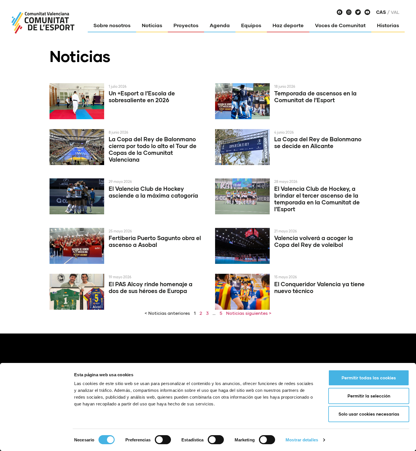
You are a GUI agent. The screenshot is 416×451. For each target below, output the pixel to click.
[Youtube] (367, 12)
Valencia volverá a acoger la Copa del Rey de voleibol (313, 241)
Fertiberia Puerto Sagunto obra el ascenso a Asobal (155, 241)
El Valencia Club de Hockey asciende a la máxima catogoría (153, 192)
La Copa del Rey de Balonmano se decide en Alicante (317, 142)
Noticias (152, 25)
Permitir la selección (369, 395)
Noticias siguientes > (248, 313)
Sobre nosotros (111, 25)
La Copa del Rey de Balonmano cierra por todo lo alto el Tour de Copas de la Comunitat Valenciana (152, 149)
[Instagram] (349, 12)
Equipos (251, 25)
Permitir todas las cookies (369, 377)
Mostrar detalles (302, 439)
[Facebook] (339, 12)
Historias (388, 25)
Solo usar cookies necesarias (368, 413)
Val (395, 12)
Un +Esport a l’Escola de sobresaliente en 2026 (142, 96)
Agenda (220, 25)
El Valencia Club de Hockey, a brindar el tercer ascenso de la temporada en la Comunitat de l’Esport (317, 198)
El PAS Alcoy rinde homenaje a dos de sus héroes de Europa (150, 287)
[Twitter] (358, 12)
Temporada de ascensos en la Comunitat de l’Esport (315, 96)
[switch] (163, 439)
